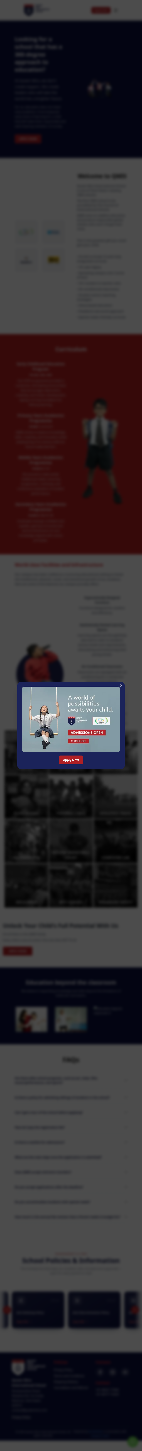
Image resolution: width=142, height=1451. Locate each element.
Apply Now (71, 760)
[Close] (121, 685)
